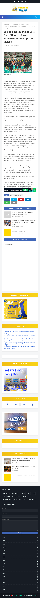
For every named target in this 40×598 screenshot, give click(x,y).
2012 (20, 583)
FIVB (8, 496)
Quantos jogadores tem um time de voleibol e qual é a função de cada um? (19, 340)
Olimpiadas (17, 499)
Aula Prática (6, 493)
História (25, 496)
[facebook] (15, 1)
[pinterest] (25, 1)
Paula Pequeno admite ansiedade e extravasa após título (23, 231)
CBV (28, 493)
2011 (20, 586)
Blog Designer (18, 595)
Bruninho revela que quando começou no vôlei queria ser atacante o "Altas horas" (24, 222)
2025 (20, 541)
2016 (20, 570)
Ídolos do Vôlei (32, 499)
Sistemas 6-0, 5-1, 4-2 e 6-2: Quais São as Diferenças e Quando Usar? (24, 459)
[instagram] (22, 1)
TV (24, 499)
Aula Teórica (15, 493)
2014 (20, 576)
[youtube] (32, 404)
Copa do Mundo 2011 (18, 24)
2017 (20, 567)
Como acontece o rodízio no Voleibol (23, 475)
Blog (23, 493)
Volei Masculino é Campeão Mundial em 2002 (23, 467)
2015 (20, 573)
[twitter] (18, 1)
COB (33, 493)
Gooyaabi (35, 595)
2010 (20, 589)
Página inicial (8, 24)
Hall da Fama (16, 496)
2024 (20, 544)
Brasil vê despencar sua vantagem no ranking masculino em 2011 (23, 213)
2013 (20, 580)
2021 (20, 554)
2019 (20, 560)
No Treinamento (7, 499)
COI (4, 496)
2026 (20, 537)
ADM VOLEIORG (9, 45)
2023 (20, 547)
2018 (20, 563)
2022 (20, 550)
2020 (20, 557)
